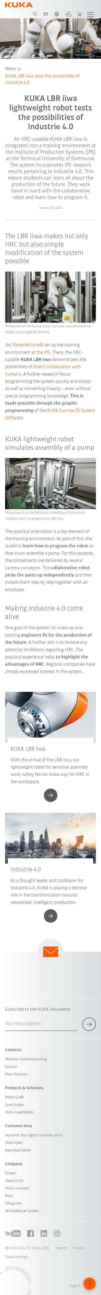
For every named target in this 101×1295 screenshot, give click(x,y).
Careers (10, 1173)
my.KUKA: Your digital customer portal (33, 1135)
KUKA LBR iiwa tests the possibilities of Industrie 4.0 (42, 79)
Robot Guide (14, 1097)
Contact (11, 1067)
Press (9, 1196)
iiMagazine (13, 1204)
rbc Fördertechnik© (24, 345)
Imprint (61, 1248)
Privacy (78, 1248)
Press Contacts (16, 1074)
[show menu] (90, 14)
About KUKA (14, 1181)
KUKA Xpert (14, 1143)
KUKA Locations (17, 1188)
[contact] (46, 14)
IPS (47, 352)
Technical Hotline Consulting (26, 1059)
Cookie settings (16, 1257)
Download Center (18, 1150)
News (10, 69)
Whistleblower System (22, 1211)
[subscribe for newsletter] (89, 1024)
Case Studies (14, 1105)
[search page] (35, 14)
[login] (68, 14)
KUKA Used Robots (19, 1112)
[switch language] (56, 14)
